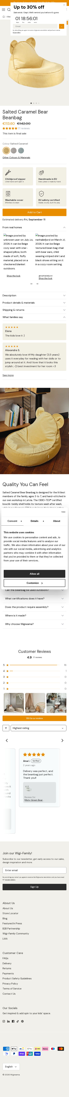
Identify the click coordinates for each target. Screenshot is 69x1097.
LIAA (5, 938)
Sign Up (34, 886)
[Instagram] (4, 1021)
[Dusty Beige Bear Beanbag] (14, 151)
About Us (8, 908)
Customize (33, 583)
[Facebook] (13, 1021)
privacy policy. (10, 880)
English (9, 1066)
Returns (7, 968)
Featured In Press (12, 923)
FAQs (5, 958)
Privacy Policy (10, 983)
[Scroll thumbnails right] (62, 703)
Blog (5, 918)
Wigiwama (15, 1074)
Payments (8, 973)
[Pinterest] (22, 1021)
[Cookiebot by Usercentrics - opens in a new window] (51, 512)
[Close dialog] (64, 5)
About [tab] (56, 521)
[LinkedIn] (8, 1021)
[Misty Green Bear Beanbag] (21, 151)
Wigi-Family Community (16, 933)
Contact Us (9, 993)
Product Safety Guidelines (17, 978)
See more (8, 375)
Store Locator (10, 913)
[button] (31, 103)
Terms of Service (12, 988)
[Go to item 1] (14, 703)
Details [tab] (35, 521)
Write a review (34, 718)
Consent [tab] (12, 521)
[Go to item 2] (35, 703)
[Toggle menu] (3, 9)
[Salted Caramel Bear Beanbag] (6, 151)
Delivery (7, 963)
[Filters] (6, 728)
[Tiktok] (18, 1021)
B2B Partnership (11, 928)
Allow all (34, 573)
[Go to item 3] (57, 703)
